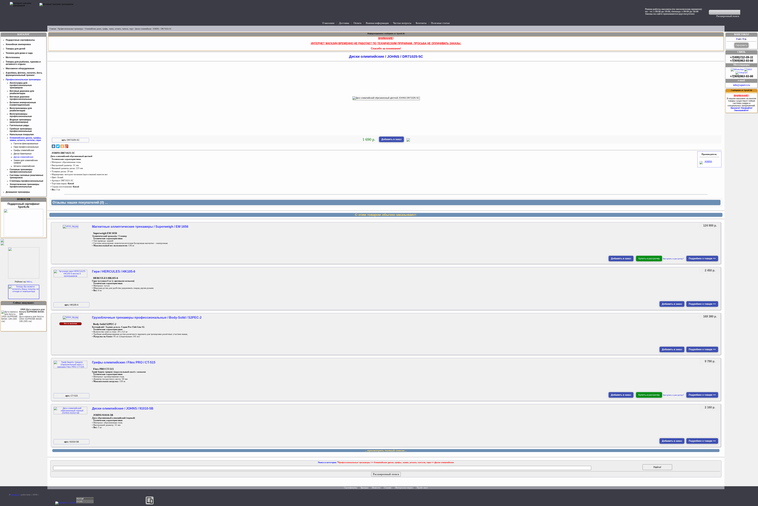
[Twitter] (58, 146)
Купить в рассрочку (649, 258)
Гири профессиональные (26, 147)
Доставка (344, 23)
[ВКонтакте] (53, 146)
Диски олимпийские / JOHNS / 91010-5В (122, 408)
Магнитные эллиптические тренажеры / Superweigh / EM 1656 (140, 226)
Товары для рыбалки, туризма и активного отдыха (23, 62)
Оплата (357, 23)
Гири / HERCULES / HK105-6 (113, 271)
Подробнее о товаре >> (702, 258)
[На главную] (24, 13)
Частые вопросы (402, 23)
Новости (376, 487)
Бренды (364, 487)
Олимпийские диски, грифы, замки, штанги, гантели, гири (109, 29)
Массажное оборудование (20, 68)
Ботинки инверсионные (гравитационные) (23, 103)
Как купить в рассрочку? (673, 259)
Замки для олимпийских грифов (26, 161)
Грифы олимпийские (24, 150)
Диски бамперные (23, 153)
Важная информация (377, 23)
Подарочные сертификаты (20, 40)
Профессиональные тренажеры (70, 29)
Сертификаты (350, 487)
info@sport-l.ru (741, 85)
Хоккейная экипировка (18, 44)
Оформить (741, 45)
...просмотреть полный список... (386, 450)
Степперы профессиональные (26, 181)
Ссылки (387, 487)
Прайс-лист (422, 487)
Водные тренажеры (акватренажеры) (20, 120)
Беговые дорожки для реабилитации (22, 92)
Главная (53, 29)
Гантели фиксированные (26, 143)
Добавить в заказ (391, 139)
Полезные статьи (440, 23)
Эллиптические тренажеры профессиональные (24, 185)
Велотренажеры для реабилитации (21, 109)
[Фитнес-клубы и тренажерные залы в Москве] (23, 278)
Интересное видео (404, 487)
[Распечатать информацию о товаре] (408, 141)
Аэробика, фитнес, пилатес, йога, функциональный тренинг (24, 74)
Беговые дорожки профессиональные (21, 97)
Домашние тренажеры (18, 192)
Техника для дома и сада (19, 53)
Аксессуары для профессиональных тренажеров (21, 85)
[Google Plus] (66, 146)
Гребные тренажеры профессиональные (21, 129)
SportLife (15, 495)
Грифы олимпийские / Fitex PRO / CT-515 (123, 362)
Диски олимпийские (143, 29)
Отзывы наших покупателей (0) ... (80, 202)
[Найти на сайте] (742, 12)
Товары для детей (15, 48)
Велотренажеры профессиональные (21, 115)
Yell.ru (29, 281)
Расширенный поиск (727, 16)
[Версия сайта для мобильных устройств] (150, 500)
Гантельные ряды (19, 125)
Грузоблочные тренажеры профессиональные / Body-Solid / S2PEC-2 (147, 317)
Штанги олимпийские (24, 166)
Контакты (421, 23)
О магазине (328, 23)
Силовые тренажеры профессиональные (21, 170)
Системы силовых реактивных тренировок (26, 176)
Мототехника (13, 57)
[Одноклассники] (62, 146)
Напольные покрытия (22, 134)
